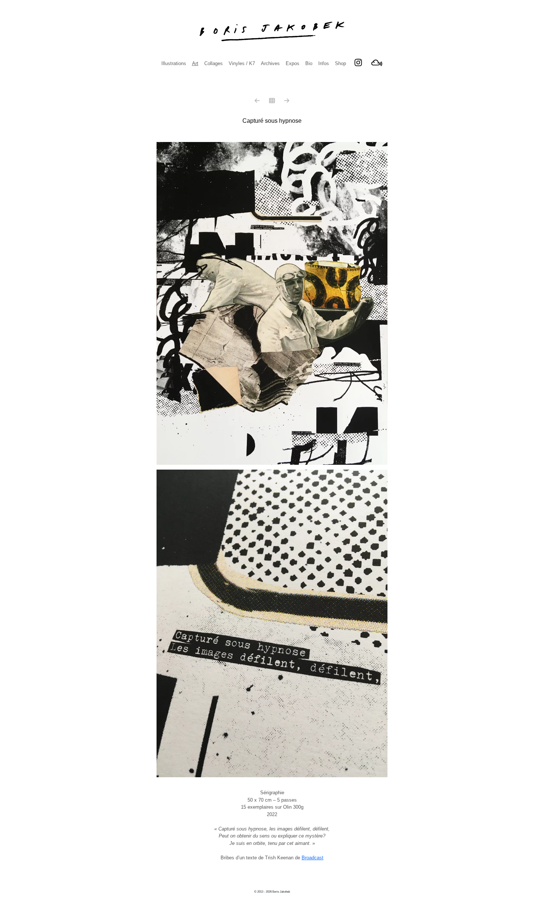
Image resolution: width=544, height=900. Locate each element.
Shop (340, 63)
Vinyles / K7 (242, 63)
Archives (270, 63)
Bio (308, 63)
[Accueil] (272, 31)
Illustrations (173, 63)
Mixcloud (376, 62)
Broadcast (312, 857)
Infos (323, 63)
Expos (292, 63)
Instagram (358, 62)
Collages (213, 63)
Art (195, 63)
